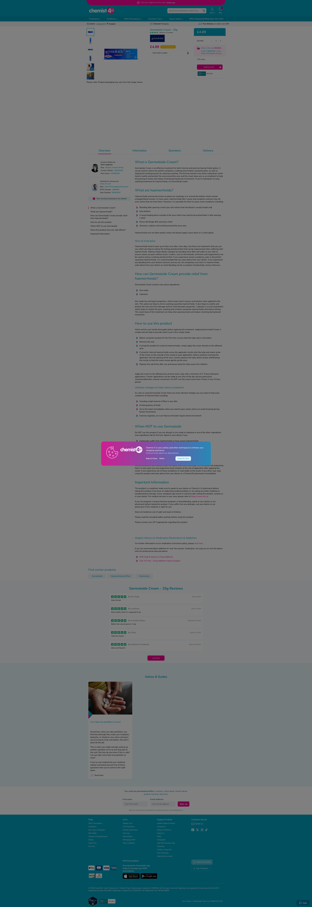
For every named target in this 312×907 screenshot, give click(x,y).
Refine (161, 458)
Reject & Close (151, 458)
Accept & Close (183, 458)
